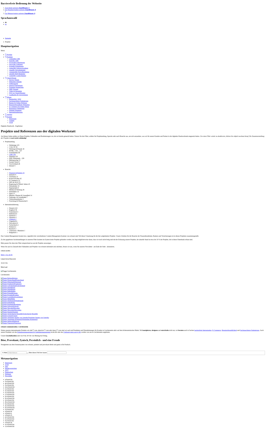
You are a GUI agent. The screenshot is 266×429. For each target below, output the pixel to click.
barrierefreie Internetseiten (202, 330)
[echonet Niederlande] (8, 301)
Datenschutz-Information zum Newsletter (14, 348)
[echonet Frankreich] (7, 284)
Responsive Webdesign (16, 108)
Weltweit (16, 321)
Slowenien (17, 310)
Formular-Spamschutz (16, 87)
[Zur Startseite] (5, 29)
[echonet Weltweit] (7, 321)
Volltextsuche (13, 83)
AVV (7, 370)
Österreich (17, 323)
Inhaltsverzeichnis (11, 368)
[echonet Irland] (6, 287)
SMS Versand (13, 89)
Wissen (8, 97)
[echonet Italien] (6, 291)
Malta (13, 299)
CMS (12, 154)
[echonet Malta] (6, 299)
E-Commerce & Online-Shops (19, 107)
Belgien (15, 278)
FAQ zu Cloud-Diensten (17, 93)
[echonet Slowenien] (7, 310)
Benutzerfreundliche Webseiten (19, 105)
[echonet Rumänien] (7, 304)
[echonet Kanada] (6, 293)
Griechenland (20, 286)
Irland (13, 287)
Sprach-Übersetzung (16, 85)
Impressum (12, 119)
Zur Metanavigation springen (20, 13)
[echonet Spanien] (7, 312)
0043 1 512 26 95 (6, 255)
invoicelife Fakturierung (17, 62)
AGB (11, 122)
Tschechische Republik (30, 314)
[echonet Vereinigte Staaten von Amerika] (14, 317)
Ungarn (14, 316)
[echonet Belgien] (6, 278)
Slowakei (17, 308)
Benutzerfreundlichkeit (229, 330)
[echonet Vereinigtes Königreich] (11, 319)
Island (13, 289)
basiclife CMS (13, 61)
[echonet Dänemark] (7, 282)
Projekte (8, 55)
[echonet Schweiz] (7, 306)
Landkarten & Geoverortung (18, 95)
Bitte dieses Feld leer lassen (38, 352)
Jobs (6, 366)
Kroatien (16, 295)
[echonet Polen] (6, 302)
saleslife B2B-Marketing (17, 74)
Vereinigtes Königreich (30, 319)
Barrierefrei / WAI (15, 99)
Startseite (8, 38)
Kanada (15, 293)
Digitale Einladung (15, 110)
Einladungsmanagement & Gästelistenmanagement (33, 332)
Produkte (9, 57)
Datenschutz (9, 372)
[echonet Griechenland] (8, 286)
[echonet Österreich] (7, 323)
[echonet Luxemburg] (8, 297)
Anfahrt (11, 120)
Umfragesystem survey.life (72, 332)
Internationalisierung (16, 112)
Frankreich (18, 284)
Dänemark (17, 282)
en (6, 24)
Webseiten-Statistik (15, 82)
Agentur (8, 114)
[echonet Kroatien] (7, 295)
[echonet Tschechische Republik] (12, 314)
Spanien (15, 312)
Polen (13, 302)
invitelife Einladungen (16, 66)
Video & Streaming (15, 91)
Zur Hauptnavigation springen (20, 10)
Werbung (8, 374)
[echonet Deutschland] (8, 280)
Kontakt (8, 117)
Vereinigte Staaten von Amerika (38, 317)
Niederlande (19, 301)
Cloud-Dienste (10, 78)
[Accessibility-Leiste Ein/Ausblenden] (1, 35)
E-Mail (4, 352)
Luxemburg (19, 297)
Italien (13, 291)
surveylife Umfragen (16, 64)
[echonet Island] (6, 289)
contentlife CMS (14, 59)
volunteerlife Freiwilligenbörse (19, 72)
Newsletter (8, 376)
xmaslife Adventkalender (17, 70)
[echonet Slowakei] (7, 308)
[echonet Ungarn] (6, 316)
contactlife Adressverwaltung (18, 68)
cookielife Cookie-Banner (17, 76)
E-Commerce (216, 330)
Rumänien (17, 304)
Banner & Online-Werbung (18, 103)
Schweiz (16, 306)
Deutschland (20, 280)
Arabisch (12, 219)
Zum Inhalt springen (17, 8)
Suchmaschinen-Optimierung (18, 101)
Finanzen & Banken (16, 173)
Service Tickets (14, 80)
